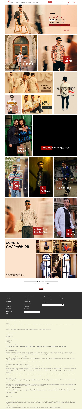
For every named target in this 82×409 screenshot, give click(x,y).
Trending (23, 2)
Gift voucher (28, 2)
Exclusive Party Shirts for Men (64, 324)
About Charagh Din (9, 304)
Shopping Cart (8, 301)
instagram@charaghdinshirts (14, 344)
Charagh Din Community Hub (47, 299)
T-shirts (17, 2)
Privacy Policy (8, 314)
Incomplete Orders (27, 304)
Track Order (35, 2)
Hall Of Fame (8, 308)
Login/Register (8, 298)
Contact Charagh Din (9, 311)
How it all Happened (11, 350)
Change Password (27, 299)
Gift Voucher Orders (27, 303)
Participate (43, 298)
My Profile (26, 298)
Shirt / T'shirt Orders (27, 301)
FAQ (7, 313)
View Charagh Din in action (10, 309)
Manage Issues (26, 306)
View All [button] (41, 288)
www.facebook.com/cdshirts (28, 344)
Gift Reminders (26, 308)
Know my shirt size (11, 378)
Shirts (12, 2)
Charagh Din (9, 336)
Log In (50, 1)
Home (7, 299)
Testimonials (8, 306)
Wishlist (7, 303)
